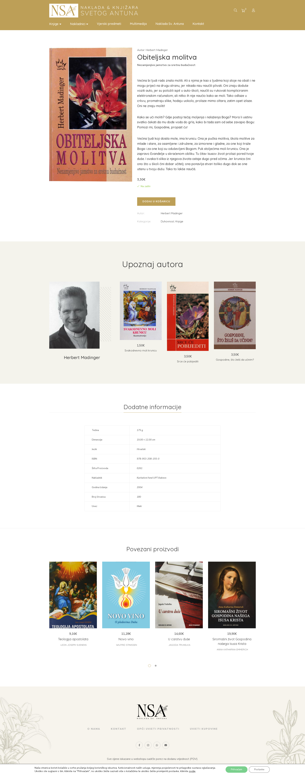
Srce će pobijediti (187, 361)
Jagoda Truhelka (179, 644)
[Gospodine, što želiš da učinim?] (235, 315)
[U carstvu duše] (179, 595)
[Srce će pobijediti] (188, 316)
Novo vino (126, 639)
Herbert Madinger (172, 213)
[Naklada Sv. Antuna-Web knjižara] (95, 11)
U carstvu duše (179, 639)
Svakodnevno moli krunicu (141, 350)
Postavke (259, 769)
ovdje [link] (192, 771)
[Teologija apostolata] (73, 595)
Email (165, 745)
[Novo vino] (126, 595)
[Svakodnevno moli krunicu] (141, 311)
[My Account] (254, 10)
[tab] (152, 407)
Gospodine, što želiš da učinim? (235, 359)
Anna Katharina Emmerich (232, 649)
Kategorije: (144, 221)
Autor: (141, 213)
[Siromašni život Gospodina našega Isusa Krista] (232, 595)
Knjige (179, 221)
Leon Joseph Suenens (74, 644)
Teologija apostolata (73, 639)
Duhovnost (167, 221)
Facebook (139, 745)
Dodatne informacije (152, 407)
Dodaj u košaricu (156, 201)
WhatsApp (156, 745)
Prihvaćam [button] (236, 769)
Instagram (148, 745)
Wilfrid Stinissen (126, 644)
